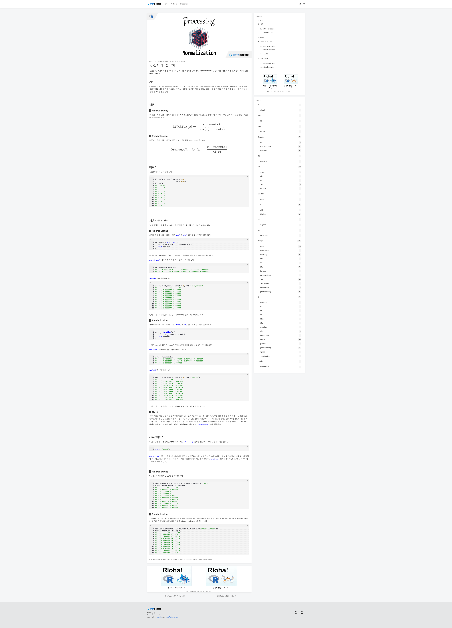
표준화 (209, 559)
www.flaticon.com (172, 617)
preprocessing (162, 61)
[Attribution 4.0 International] (302, 612)
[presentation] (199, 126)
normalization (166, 559)
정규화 (204, 559)
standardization (190, 559)
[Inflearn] (300, 4)
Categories (184, 4)
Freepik (159, 617)
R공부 (155, 559)
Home (166, 4)
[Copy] (247, 176)
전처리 (200, 559)
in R (158, 559)
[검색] (304, 4)
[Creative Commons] (296, 612)
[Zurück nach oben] (258, 623)
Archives (174, 4)
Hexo (156, 615)
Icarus (162, 615)
